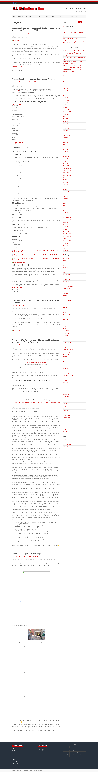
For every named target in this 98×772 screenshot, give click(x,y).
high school (65, 326)
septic (64, 389)
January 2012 (66, 194)
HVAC (24, 404)
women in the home (35, 408)
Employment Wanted (68, 300)
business (24, 85)
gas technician (24, 82)
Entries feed (66, 442)
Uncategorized (66, 417)
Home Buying (66, 333)
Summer (65, 408)
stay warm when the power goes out (31, 309)
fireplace (23, 33)
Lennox (52, 559)
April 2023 (65, 97)
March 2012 (66, 189)
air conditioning (24, 402)
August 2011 (66, 201)
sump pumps (66, 410)
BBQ (36, 402)
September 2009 (67, 241)
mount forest (44, 308)
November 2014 (67, 133)
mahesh (66, 61)
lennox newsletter (67, 363)
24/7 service (66, 258)
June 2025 (65, 81)
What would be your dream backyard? (28, 553)
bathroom (65, 267)
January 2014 (66, 156)
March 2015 (66, 126)
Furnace (38, 407)
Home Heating (51, 36)
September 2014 (67, 137)
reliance (65, 384)
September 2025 (67, 79)
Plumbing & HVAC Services (71, 16)
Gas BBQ (41, 559)
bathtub (65, 270)
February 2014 (66, 154)
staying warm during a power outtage (44, 309)
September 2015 (67, 112)
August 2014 (66, 140)
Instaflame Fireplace (19, 349)
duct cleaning (24, 407)
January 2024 (66, 95)
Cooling (39, 402)
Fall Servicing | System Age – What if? (72, 30)
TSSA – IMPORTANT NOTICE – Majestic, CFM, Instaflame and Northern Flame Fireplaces (36, 341)
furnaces (48, 402)
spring (64, 406)
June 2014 (65, 144)
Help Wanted (66, 324)
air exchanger (31, 402)
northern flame (32, 349)
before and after (67, 274)
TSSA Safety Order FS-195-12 (29, 350)
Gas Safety (32, 85)
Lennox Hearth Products (38, 85)
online (35, 275)
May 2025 (65, 83)
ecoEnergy (65, 298)
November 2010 (67, 219)
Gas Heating (41, 36)
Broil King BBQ (28, 559)
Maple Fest (65, 368)
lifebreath (65, 366)
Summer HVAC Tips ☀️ (68, 36)
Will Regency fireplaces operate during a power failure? (25, 320)
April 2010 (65, 226)
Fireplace (26, 36)
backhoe (65, 265)
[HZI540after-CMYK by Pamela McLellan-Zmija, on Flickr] (17, 67)
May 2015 (65, 121)
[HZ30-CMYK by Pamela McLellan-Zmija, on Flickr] (15, 40)
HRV (21, 404)
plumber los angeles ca (69, 65)
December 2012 (67, 168)
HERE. (17, 91)
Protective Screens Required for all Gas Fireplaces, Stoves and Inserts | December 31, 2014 (36, 29)
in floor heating (66, 352)
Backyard (23, 559)
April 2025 (65, 86)
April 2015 (65, 123)
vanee (64, 422)
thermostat (30, 408)
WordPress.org (66, 446)
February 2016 (66, 109)
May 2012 (65, 184)
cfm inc (37, 348)
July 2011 (65, 203)
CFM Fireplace (33, 348)
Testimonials (60, 16)
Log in (64, 439)
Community (31, 16)
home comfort (45, 36)
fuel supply (53, 348)
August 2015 (66, 114)
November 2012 (67, 170)
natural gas (54, 407)
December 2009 (67, 234)
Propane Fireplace (17, 37)
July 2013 (65, 161)
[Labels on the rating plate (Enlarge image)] (18, 262)
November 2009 (67, 236)
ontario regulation (48, 349)
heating (27, 33)
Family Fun (33, 559)
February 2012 (66, 191)
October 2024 (66, 88)
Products (46, 16)
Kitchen (64, 359)
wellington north (66, 427)
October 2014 (66, 135)
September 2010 (67, 224)
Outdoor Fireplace (57, 559)
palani (65, 69)
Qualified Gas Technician (16, 350)
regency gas (14, 309)
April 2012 (65, 187)
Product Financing (67, 382)
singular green (66, 396)
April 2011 (65, 210)
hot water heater (16, 404)
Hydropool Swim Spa (33, 556)
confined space (66, 288)
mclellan (65, 370)
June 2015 (65, 119)
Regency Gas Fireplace (21, 309)
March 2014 (66, 151)
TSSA (22, 350)
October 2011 (66, 196)
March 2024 (66, 93)
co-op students (66, 281)
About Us (20, 16)
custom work (66, 293)
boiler (64, 277)
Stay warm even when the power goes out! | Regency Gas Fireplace (36, 301)
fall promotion (66, 302)
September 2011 (67, 198)
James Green (67, 57)
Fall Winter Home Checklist (69, 305)
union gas (65, 420)
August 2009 (66, 243)
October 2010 (66, 222)
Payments (52, 16)
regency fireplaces (56, 308)
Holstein (65, 328)
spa (64, 401)
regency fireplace (49, 308)
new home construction (68, 375)
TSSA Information (38, 82)
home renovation (48, 407)
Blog (26, 16)
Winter (64, 429)
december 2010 (67, 295)
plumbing (65, 380)
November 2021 (67, 100)
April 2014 (65, 149)
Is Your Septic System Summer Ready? (72, 38)
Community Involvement (68, 284)
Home (14, 16)
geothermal (53, 402)
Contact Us (39, 16)
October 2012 (66, 173)
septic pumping (66, 392)
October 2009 (66, 238)
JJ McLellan (30, 82)
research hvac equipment (23, 408)
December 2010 (67, 217)
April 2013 (65, 163)
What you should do (19, 143)
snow (64, 399)
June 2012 (65, 182)
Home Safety (66, 338)
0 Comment (26, 37)
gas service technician (68, 314)
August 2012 (66, 177)
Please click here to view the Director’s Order (36, 362)
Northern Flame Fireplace (40, 349)
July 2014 (65, 142)
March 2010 (66, 229)
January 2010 (66, 231)
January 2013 (66, 165)
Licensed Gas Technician (47, 85)
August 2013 (66, 158)
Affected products (19, 142)
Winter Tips (65, 431)
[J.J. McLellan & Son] (30, 7)
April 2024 (65, 90)
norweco (65, 377)
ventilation (65, 424)
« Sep (64, 760)
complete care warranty (68, 286)
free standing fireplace (46, 348)
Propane (17, 408)
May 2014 (65, 147)
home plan (65, 335)
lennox (64, 361)
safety (30, 33)
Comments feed (67, 444)
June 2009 (65, 245)
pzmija (15, 33)
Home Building (66, 331)
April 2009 (65, 250)
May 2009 (65, 248)
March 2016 (66, 107)
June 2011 (65, 205)
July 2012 (65, 180)
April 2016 (65, 104)
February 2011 (66, 215)
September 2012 (67, 175)
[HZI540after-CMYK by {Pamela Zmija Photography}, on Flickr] (17, 330)
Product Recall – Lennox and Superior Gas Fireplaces (34, 79)
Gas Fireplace (36, 36)
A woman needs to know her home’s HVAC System (33, 400)
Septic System (66, 394)
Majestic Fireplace (27, 349)
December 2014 (67, 130)
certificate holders (27, 348)
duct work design (31, 407)
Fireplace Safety (30, 36)
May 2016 (65, 102)
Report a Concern (16, 104)
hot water (65, 340)
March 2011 (66, 212)
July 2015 (65, 116)
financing (65, 307)
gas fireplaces (34, 308)
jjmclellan (65, 356)
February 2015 (66, 128)
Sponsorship (66, 403)
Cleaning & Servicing (67, 279)
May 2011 (65, 208)
